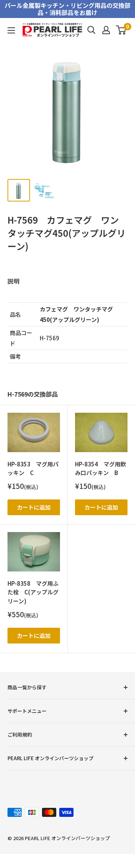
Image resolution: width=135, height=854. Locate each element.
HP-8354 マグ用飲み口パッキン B (100, 468)
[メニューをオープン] (11, 30)
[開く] (91, 30)
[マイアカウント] (106, 30)
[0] (121, 30)
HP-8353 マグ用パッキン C (33, 468)
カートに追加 (34, 507)
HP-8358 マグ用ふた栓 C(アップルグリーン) (33, 592)
